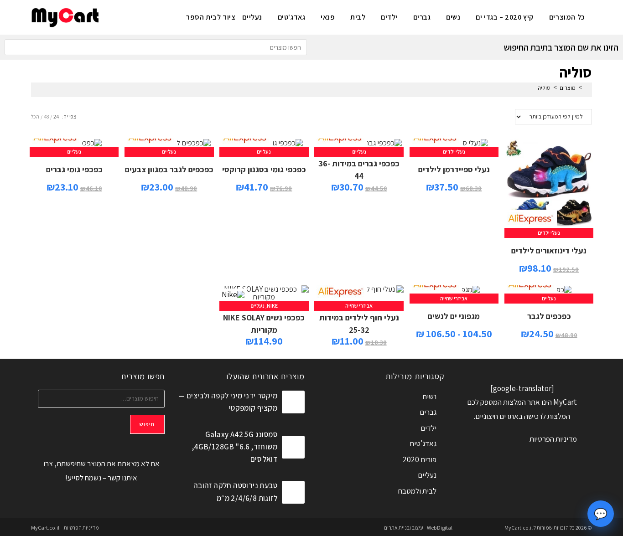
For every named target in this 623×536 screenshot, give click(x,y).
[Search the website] (156, 46)
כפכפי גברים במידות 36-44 (359, 169)
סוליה (544, 88)
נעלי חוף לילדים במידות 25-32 (359, 323)
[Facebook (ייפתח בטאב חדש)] (157, 16)
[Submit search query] (14, 47)
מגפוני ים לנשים (454, 316)
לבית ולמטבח (417, 491)
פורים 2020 (419, 459)
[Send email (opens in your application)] (112, 16)
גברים (428, 412)
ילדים (428, 428)
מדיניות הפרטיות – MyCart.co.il (65, 527)
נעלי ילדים (549, 232)
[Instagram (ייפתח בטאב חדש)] (142, 16)
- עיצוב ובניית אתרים (405, 527)
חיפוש (147, 424)
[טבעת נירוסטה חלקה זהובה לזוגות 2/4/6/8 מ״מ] (293, 492)
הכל (35, 116)
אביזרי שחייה (453, 298)
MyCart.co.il (519, 527)
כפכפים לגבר (549, 316)
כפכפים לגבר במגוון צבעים (169, 169)
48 (46, 116)
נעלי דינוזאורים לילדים (549, 250)
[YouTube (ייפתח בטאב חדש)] (127, 16)
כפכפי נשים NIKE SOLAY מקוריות (264, 323)
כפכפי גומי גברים (74, 169)
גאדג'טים (423, 443)
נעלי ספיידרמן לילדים (454, 169)
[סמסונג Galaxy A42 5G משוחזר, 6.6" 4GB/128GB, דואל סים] (293, 447)
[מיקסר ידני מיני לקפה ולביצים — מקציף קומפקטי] (293, 402)
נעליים (359, 151)
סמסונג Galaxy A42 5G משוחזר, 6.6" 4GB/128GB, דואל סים (234, 446)
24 (56, 116)
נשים (429, 397)
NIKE (272, 305)
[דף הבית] (587, 88)
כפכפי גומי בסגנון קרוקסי (264, 169)
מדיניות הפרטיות (553, 439)
